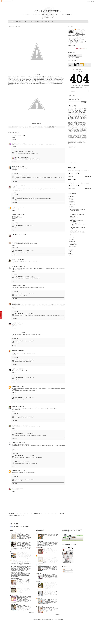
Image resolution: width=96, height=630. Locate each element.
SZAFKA (45, 126)
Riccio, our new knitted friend (48, 548)
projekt (70, 122)
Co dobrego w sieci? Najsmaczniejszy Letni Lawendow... (77, 232)
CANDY (75, 123)
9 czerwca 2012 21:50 (29, 293)
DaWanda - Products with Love (81, 48)
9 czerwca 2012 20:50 (24, 157)
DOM (79, 123)
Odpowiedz (14, 139)
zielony (78, 142)
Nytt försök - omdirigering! (47, 599)
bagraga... (14, 186)
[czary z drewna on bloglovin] (67, 563)
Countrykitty (39, 547)
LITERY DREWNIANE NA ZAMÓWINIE (77, 110)
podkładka (70, 116)
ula (12, 303)
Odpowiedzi (15, 149)
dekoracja (83, 113)
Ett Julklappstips (46, 566)
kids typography (73, 216)
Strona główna (11, 21)
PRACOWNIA (76, 113)
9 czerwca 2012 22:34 (19, 406)
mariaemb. (39, 598)
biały (79, 132)
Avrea (13, 322)
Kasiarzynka (14, 234)
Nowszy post (11, 513)
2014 (70, 251)
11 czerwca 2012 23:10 (18, 488)
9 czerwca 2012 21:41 (21, 285)
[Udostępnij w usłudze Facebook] (53, 127)
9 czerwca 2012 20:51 (24, 241)
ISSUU (52, 21)
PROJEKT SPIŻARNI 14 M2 (22, 534)
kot (75, 117)
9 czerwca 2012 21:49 (29, 276)
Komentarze (66, 571)
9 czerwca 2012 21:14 (20, 259)
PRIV (79, 118)
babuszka (69, 132)
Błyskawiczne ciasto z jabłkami (16, 573)
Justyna (13, 166)
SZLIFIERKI (70, 130)
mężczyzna (75, 135)
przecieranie (84, 137)
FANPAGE (30, 21)
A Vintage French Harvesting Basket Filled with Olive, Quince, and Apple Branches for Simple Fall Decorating (50, 558)
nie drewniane (80, 135)
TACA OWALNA (76, 130)
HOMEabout (13, 541)
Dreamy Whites (40, 555)
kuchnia (69, 113)
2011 (70, 196)
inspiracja (84, 125)
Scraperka (14, 143)
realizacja (69, 128)
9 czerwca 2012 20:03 (20, 186)
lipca (71, 239)
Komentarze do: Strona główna (17, 572)
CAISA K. (39, 573)
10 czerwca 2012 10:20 (29, 359)
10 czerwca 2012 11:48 (20, 442)
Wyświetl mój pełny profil (72, 45)
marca (71, 202)
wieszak (79, 128)
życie (69, 143)
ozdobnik (83, 136)
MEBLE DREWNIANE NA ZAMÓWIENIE (37, 126)
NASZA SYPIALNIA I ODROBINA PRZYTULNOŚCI (20, 567)
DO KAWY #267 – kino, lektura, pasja (17, 561)
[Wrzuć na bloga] (50, 127)
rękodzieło (80, 117)
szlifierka (74, 128)
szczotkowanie (82, 122)
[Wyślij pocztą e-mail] (49, 127)
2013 (70, 250)
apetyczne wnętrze (15, 578)
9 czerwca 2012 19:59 (21, 135)
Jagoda (13, 350)
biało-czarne (79, 125)
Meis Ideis (14, 266)
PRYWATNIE (76, 124)
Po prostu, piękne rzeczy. (16, 595)
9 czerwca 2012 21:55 (19, 350)
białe (76, 132)
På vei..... (45, 591)
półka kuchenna (75, 122)
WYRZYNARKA (75, 131)
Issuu (74, 176)
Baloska (13, 207)
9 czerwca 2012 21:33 (20, 266)
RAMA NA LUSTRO (72, 115)
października (72, 244)
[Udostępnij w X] (51, 127)
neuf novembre (18, 175)
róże (77, 138)
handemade (82, 115)
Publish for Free (88, 176)
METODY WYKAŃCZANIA (38, 21)
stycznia (72, 199)
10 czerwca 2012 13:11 (24, 461)
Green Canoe (13, 560)
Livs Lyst (39, 533)
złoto (84, 142)
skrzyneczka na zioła (82, 138)
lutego (71, 201)
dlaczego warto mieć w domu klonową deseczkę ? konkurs (77, 210)
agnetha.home (14, 586)
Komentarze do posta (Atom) (18, 515)
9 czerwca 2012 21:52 (29, 225)
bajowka (13, 259)
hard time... (72, 237)
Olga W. (13, 406)
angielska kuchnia (82, 131)
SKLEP (26, 21)
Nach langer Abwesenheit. (47, 607)
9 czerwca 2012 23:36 (23, 425)
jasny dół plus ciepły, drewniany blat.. (77, 214)
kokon (12, 551)
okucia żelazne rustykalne (74, 136)
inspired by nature (73, 230)
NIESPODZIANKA (75, 129)
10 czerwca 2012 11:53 (20, 470)
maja (71, 206)
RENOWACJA (82, 124)
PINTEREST (47, 21)
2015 (70, 253)
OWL (75, 118)
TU (22, 80)
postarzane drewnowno (72, 137)
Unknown (14, 386)
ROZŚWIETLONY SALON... (22, 605)
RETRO (74, 119)
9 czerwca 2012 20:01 (20, 143)
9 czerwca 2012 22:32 (20, 386)
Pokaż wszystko (31, 612)
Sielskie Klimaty (15, 425)
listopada (72, 246)
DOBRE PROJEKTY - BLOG (16, 533)
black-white (83, 132)
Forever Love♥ (40, 590)
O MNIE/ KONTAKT (19, 21)
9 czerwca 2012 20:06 (29, 151)
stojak (71, 234)
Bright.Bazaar (40, 541)
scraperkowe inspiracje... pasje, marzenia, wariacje (21, 566)
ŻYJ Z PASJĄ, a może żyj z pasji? (23, 579)
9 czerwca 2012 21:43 (17, 303)
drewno (70, 109)
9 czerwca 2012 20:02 (19, 166)
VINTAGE (39, 565)
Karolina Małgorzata (16, 241)
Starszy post (62, 513)
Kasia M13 (14, 442)
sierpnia (72, 241)
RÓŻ (84, 129)
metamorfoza (70, 135)
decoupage (80, 119)
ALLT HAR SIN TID (46, 574)
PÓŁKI (81, 129)
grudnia (71, 247)
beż (73, 132)
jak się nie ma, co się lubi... (75, 223)
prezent (80, 109)
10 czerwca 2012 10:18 (29, 433)
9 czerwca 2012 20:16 (21, 214)
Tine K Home (40, 581)
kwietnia (72, 204)
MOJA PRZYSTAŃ (14, 604)
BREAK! (71, 236)
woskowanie (70, 123)
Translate (77, 57)
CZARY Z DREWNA (14, 126)
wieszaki (70, 142)
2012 (70, 198)
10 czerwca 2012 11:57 (29, 455)
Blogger (61, 619)
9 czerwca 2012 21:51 (29, 250)
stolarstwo (76, 116)
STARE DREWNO (81, 112)
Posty (65, 569)
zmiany (81, 142)
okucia (85, 135)
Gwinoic (13, 368)
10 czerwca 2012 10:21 (29, 341)
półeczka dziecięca (72, 138)
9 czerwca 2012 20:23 (21, 234)
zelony (74, 142)
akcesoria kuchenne (71, 125)
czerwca (72, 207)
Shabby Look (40, 606)
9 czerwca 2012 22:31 (19, 368)
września (72, 243)
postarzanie (79, 137)
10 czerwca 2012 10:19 (29, 397)
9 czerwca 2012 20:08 (20, 207)
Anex (13, 488)
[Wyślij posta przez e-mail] (55, 126)
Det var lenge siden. (46, 534)
